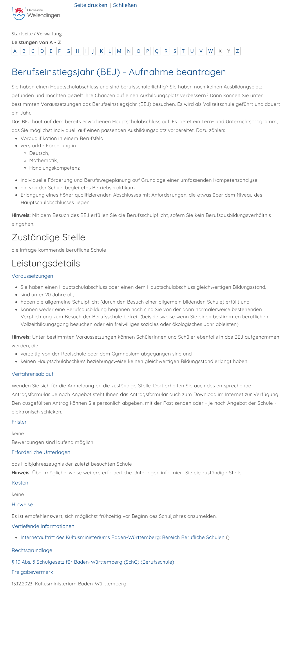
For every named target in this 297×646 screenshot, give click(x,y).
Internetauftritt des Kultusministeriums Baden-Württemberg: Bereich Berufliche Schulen (123, 537)
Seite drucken (90, 4)
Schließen (125, 4)
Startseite (22, 33)
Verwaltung (49, 33)
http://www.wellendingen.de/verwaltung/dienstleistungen (118, 600)
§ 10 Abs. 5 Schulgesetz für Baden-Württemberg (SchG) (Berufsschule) (93, 562)
